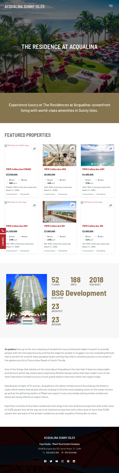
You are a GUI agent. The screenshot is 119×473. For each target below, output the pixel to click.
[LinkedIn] (73, 461)
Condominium (11, 194)
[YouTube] (56, 461)
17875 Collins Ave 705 (92, 225)
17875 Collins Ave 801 (54, 225)
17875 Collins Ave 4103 (55, 169)
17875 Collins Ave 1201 (16, 225)
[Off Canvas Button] (110, 6)
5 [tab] (27, 163)
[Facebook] (45, 461)
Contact (3, 241)
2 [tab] (18, 163)
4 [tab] (24, 163)
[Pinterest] (68, 461)
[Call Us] (3, 230)
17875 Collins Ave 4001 (93, 169)
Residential (24, 194)
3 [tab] (21, 163)
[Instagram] (62, 461)
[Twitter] (50, 461)
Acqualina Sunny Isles (24, 6)
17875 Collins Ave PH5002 (18, 169)
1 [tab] (15, 163)
